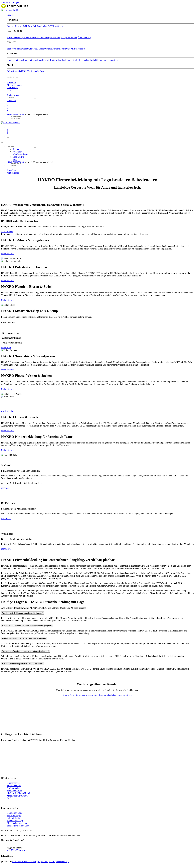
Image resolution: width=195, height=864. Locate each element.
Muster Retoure (14, 785)
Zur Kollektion (8, 411)
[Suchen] (35, 98)
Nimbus (48, 49)
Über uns (82, 37)
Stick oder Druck (14, 790)
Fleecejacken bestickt (87, 60)
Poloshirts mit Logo (46, 60)
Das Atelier (42, 26)
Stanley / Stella (13, 49)
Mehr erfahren (7, 253)
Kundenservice (13, 783)
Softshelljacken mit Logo (18, 825)
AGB (52, 861)
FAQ (88, 37)
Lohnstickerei (13, 71)
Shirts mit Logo (30, 60)
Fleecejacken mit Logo (17, 823)
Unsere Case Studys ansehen (76, 695)
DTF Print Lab (29, 26)
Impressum (43, 861)
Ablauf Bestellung (15, 37)
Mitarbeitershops (43, 37)
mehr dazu (6, 488)
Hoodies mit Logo (15, 60)
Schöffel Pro (79, 49)
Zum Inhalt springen (10, 2)
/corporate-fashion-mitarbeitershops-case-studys (111, 695)
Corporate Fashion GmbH (24, 861)
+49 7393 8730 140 (16, 850)
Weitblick (56, 49)
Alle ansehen (7, 231)
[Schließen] (2, 142)
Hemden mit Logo (15, 820)
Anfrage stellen (14, 788)
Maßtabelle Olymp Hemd (18, 793)
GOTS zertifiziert (55, 26)
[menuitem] (10, 15)
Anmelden (11, 100)
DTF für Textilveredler (29, 71)
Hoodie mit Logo (14, 813)
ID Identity (25, 49)
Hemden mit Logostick (107, 60)
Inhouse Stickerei (14, 26)
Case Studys (57, 37)
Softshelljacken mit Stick (66, 60)
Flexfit (63, 49)
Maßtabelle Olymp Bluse (18, 796)
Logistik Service (70, 37)
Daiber (42, 49)
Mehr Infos (6, 347)
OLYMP (70, 49)
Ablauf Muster (29, 37)
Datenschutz (61, 861)
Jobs (42, 71)
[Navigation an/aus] (8, 137)
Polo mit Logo (13, 818)
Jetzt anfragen (13, 95)
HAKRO (34, 49)
